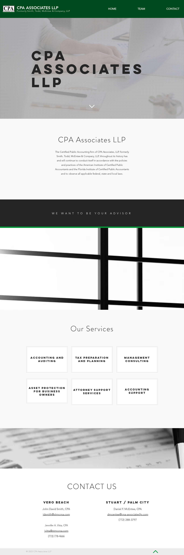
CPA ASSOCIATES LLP (37, 7)
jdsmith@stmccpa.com (56, 514)
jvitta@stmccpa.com (56, 530)
